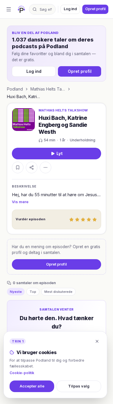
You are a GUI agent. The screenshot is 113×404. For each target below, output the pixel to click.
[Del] (31, 167)
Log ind (70, 9)
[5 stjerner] (94, 219)
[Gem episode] (17, 167)
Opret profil (95, 9)
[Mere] (45, 167)
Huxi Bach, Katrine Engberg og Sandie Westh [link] (24, 96)
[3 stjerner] (83, 219)
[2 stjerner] (77, 219)
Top (33, 292)
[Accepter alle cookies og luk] (97, 341)
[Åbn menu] (8, 9)
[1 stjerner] (71, 219)
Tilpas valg (79, 386)
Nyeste (16, 292)
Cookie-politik (22, 373)
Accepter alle (32, 386)
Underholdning (82, 140)
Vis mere (20, 201)
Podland (15, 88)
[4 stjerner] (89, 219)
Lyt (60, 153)
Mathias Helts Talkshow (47, 88)
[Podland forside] (21, 9)
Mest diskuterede (58, 292)
